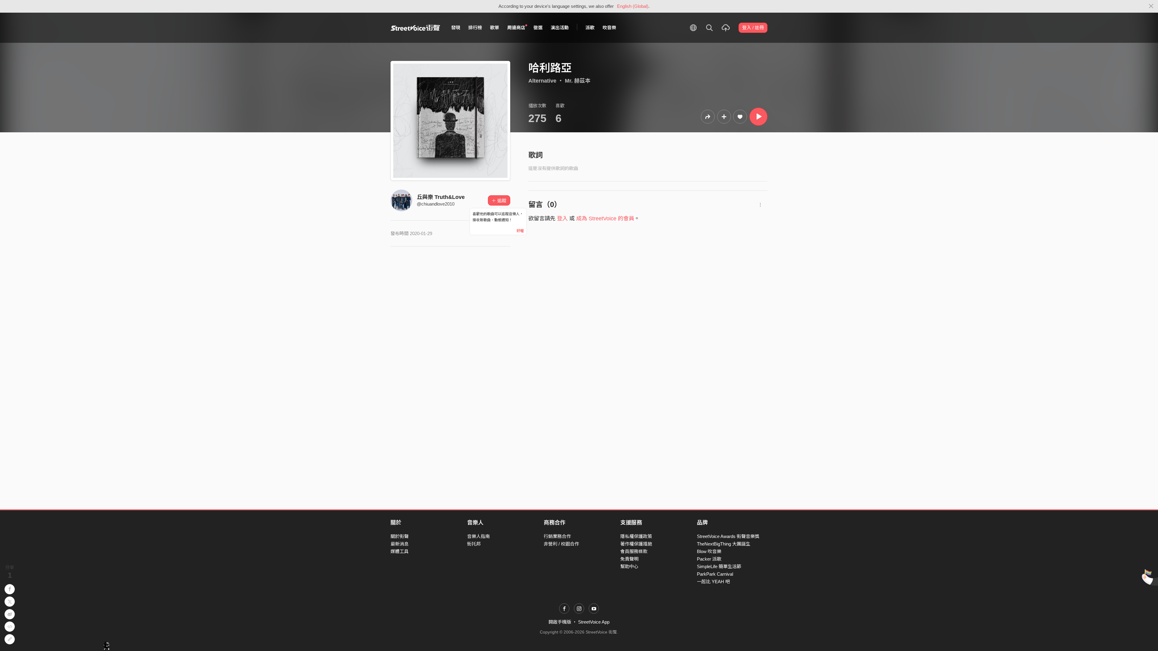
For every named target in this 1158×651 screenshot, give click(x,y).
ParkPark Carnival (715, 574)
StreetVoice (415, 28)
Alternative (542, 81)
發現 (455, 27)
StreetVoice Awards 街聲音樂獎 (728, 536)
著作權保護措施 (636, 543)
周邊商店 (516, 27)
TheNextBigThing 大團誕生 (723, 543)
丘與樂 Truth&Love (441, 197)
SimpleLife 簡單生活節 (719, 566)
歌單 (494, 27)
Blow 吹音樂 (709, 551)
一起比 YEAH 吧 (713, 581)
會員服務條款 (633, 551)
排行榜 (475, 27)
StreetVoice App (593, 621)
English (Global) (632, 6)
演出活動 (560, 27)
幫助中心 (629, 566)
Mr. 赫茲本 (577, 81)
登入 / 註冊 (753, 27)
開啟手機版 (560, 621)
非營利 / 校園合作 (561, 543)
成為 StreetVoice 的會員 (605, 218)
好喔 (520, 231)
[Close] (1151, 6)
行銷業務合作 (557, 536)
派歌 (589, 27)
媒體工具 (400, 551)
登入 (562, 218)
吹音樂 (609, 27)
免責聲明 (629, 558)
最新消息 (400, 543)
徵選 (538, 27)
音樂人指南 (478, 536)
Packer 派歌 (709, 558)
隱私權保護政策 (636, 536)
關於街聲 (400, 536)
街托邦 (474, 543)
